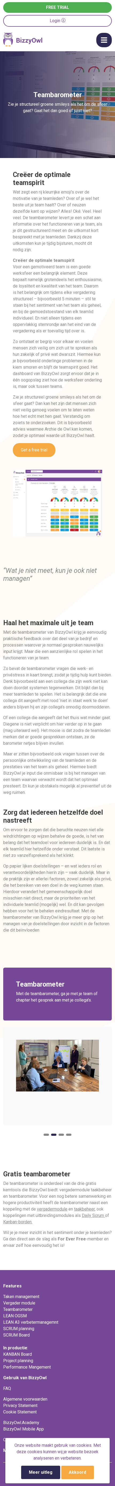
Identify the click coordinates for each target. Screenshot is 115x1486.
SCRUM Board (16, 1335)
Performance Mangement (27, 1367)
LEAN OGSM (15, 1315)
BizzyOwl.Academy (21, 1422)
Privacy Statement (20, 1405)
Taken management (21, 1296)
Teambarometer (18, 1309)
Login (55, 20)
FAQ (7, 1388)
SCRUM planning (18, 1328)
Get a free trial (34, 449)
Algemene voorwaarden (25, 1399)
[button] (46, 1135)
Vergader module (19, 1303)
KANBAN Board (17, 1354)
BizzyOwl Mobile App (23, 1429)
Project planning (18, 1360)
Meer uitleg (40, 1472)
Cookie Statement (20, 1411)
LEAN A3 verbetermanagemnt (30, 1322)
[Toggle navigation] (104, 40)
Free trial (57, 7)
